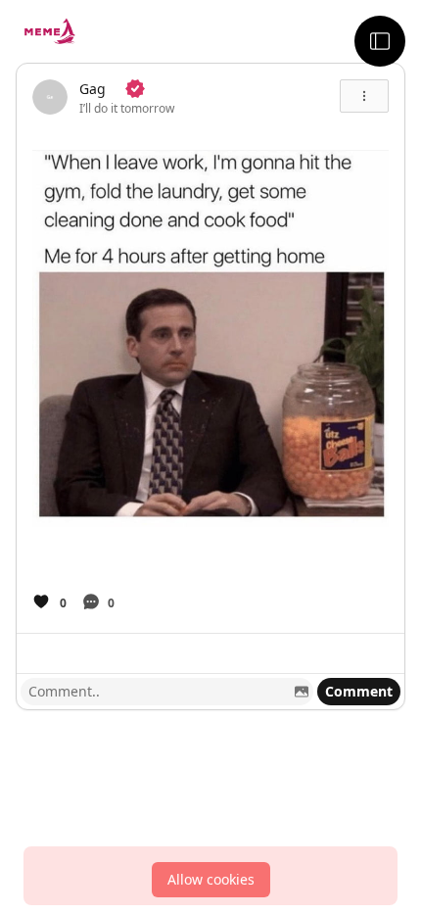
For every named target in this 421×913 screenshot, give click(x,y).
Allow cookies (211, 879)
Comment (359, 691)
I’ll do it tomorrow (126, 108)
